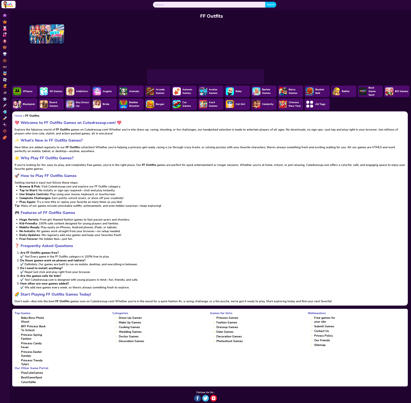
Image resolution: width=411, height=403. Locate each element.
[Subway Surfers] (4, 86)
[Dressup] (4, 28)
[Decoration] (4, 67)
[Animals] (4, 99)
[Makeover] (4, 35)
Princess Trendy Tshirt (32, 362)
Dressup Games (227, 327)
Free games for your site (324, 320)
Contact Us (321, 331)
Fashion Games (226, 322)
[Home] (4, 15)
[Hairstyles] (4, 125)
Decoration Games (131, 341)
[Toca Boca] (4, 73)
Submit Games (324, 326)
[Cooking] (4, 54)
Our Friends (322, 340)
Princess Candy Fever (31, 345)
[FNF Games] (4, 92)
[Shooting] (4, 131)
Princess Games (227, 318)
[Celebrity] (4, 41)
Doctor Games (129, 336)
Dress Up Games (130, 318)
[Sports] (4, 137)
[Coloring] (4, 47)
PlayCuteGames (32, 373)
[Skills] (4, 118)
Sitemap (320, 345)
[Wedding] (4, 60)
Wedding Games (130, 332)
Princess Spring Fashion (31, 337)
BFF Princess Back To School (33, 328)
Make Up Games (130, 322)
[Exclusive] (4, 22)
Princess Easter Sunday (31, 354)
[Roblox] (4, 80)
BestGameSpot (31, 377)
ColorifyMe (28, 382)
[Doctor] (4, 105)
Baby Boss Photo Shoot (32, 320)
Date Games (224, 332)
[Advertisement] (205, 77)
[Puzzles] (4, 112)
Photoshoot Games (229, 341)
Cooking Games (129, 327)
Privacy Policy (323, 336)
